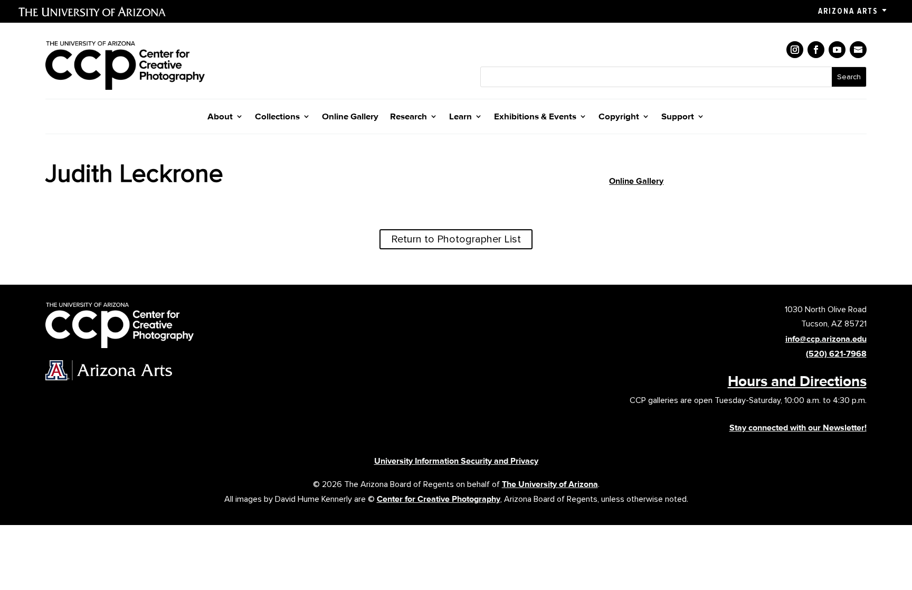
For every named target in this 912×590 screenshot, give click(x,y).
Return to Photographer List (456, 239)
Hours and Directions (797, 380)
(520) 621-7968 (836, 354)
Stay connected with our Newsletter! (798, 428)
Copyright (618, 117)
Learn (460, 117)
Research (408, 117)
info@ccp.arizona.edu (826, 339)
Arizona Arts (848, 11)
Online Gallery (350, 117)
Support (677, 117)
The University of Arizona (550, 484)
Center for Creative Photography (438, 499)
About (220, 117)
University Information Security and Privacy (456, 461)
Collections (277, 117)
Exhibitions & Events (535, 117)
